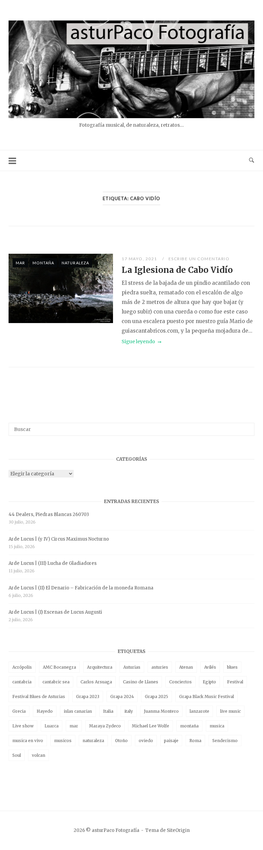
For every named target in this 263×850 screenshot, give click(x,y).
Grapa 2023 (87, 696)
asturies (159, 667)
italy (128, 711)
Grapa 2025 (156, 696)
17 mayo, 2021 (140, 258)
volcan (38, 755)
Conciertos (180, 681)
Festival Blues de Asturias (38, 696)
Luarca (52, 725)
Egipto (209, 681)
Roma (195, 740)
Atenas (186, 667)
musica (217, 725)
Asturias (131, 667)
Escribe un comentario (199, 258)
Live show (23, 725)
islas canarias (78, 711)
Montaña (43, 263)
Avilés (210, 667)
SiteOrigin (178, 830)
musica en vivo (27, 740)
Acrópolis (22, 667)
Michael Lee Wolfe (150, 725)
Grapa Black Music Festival (206, 696)
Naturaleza (75, 263)
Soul (16, 755)
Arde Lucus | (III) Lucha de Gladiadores (53, 563)
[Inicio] (131, 116)
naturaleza (93, 740)
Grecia (19, 711)
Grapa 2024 (122, 696)
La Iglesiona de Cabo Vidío (177, 270)
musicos (63, 740)
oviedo (146, 740)
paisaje (171, 740)
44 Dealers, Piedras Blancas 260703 (49, 514)
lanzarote (199, 711)
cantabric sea (56, 681)
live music (230, 711)
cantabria (22, 681)
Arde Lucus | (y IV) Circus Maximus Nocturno (59, 539)
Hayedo (45, 711)
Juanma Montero (161, 711)
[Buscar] (246, 426)
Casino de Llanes (140, 681)
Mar (20, 263)
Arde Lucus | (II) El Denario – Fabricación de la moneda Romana (81, 588)
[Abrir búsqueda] (251, 160)
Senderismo (225, 740)
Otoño (121, 740)
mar (74, 725)
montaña (189, 725)
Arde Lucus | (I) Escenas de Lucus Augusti (55, 612)
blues (232, 667)
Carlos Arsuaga (96, 681)
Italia (108, 711)
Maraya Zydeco (105, 725)
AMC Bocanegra (59, 667)
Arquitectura (99, 667)
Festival (235, 681)
